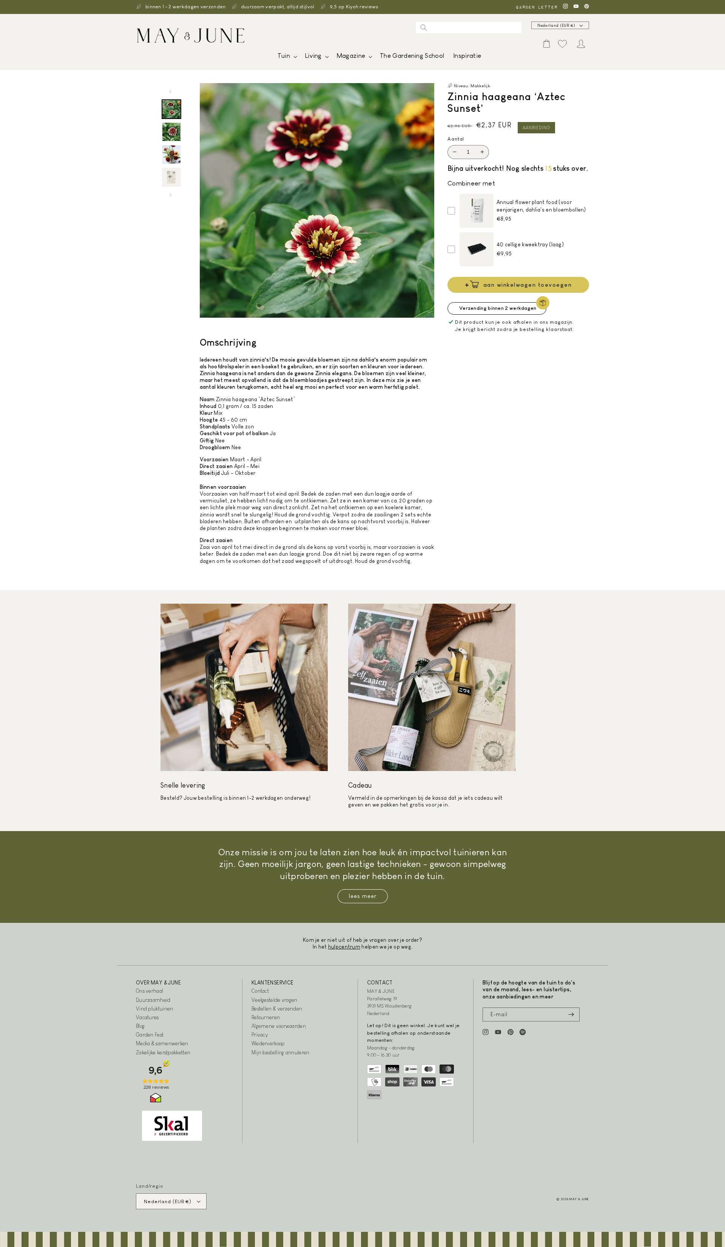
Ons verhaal (149, 991)
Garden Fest (150, 1035)
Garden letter (536, 7)
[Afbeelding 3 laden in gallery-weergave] (171, 154)
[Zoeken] (423, 27)
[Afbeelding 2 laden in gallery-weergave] (171, 131)
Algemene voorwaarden (278, 1026)
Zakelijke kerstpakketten (163, 1052)
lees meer (362, 896)
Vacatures (147, 1017)
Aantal (455, 139)
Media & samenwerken (162, 1043)
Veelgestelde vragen (274, 1000)
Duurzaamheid (153, 1000)
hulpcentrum (344, 947)
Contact (260, 991)
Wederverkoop (268, 1043)
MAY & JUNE (579, 1199)
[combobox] (468, 27)
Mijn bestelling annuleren (280, 1052)
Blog (140, 1026)
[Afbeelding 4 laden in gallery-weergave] (171, 177)
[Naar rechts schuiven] (170, 195)
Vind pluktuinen (154, 1009)
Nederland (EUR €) (556, 25)
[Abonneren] (571, 1014)
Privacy (259, 1035)
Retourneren (265, 1017)
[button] (286, 57)
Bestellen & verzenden (276, 1009)
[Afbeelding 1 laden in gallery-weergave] (171, 109)
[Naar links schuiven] (170, 91)
